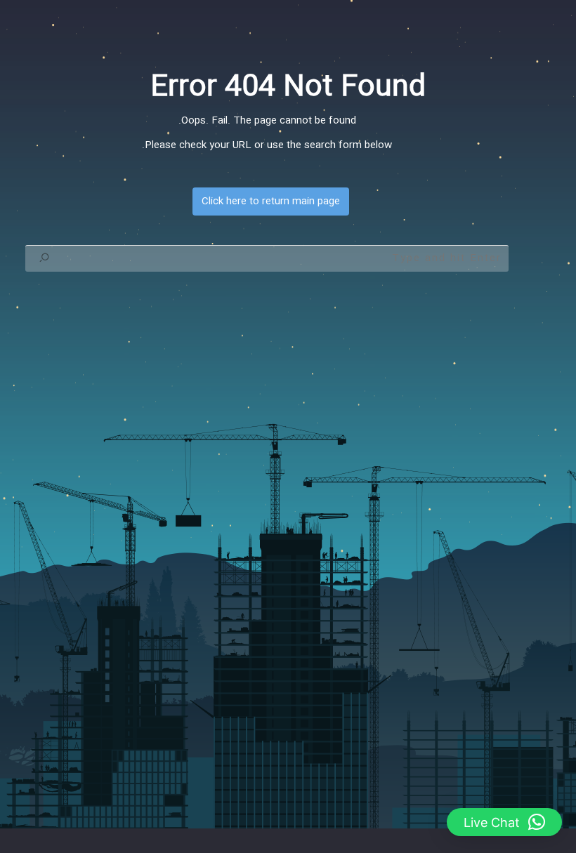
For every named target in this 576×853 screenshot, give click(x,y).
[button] (504, 822)
